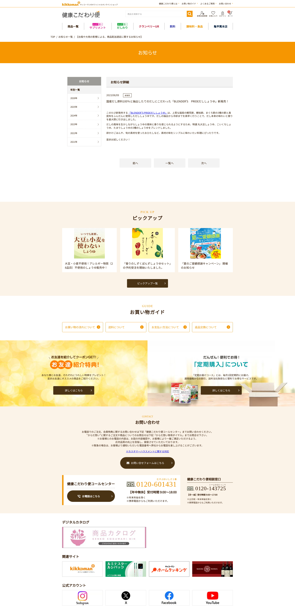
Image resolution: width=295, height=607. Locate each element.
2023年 (73, 124)
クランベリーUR (149, 26)
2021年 (73, 141)
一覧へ (169, 163)
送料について (116, 327)
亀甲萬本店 (220, 26)
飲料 (172, 26)
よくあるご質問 (207, 3)
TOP (53, 36)
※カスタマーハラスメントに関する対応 (147, 451)
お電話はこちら (91, 496)
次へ (204, 163)
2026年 (73, 98)
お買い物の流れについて (80, 327)
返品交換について (206, 327)
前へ (135, 163)
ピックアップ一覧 (147, 283)
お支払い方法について (165, 327)
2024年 (73, 115)
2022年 (73, 133)
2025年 (73, 106)
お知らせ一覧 (65, 36)
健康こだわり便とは (168, 3)
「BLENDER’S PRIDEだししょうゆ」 (147, 112)
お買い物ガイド (189, 3)
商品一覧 (73, 26)
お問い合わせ (225, 3)
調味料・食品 (194, 26)
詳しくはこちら (74, 390)
